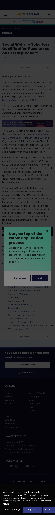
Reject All (32, 509)
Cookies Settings (12, 509)
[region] (27, 499)
